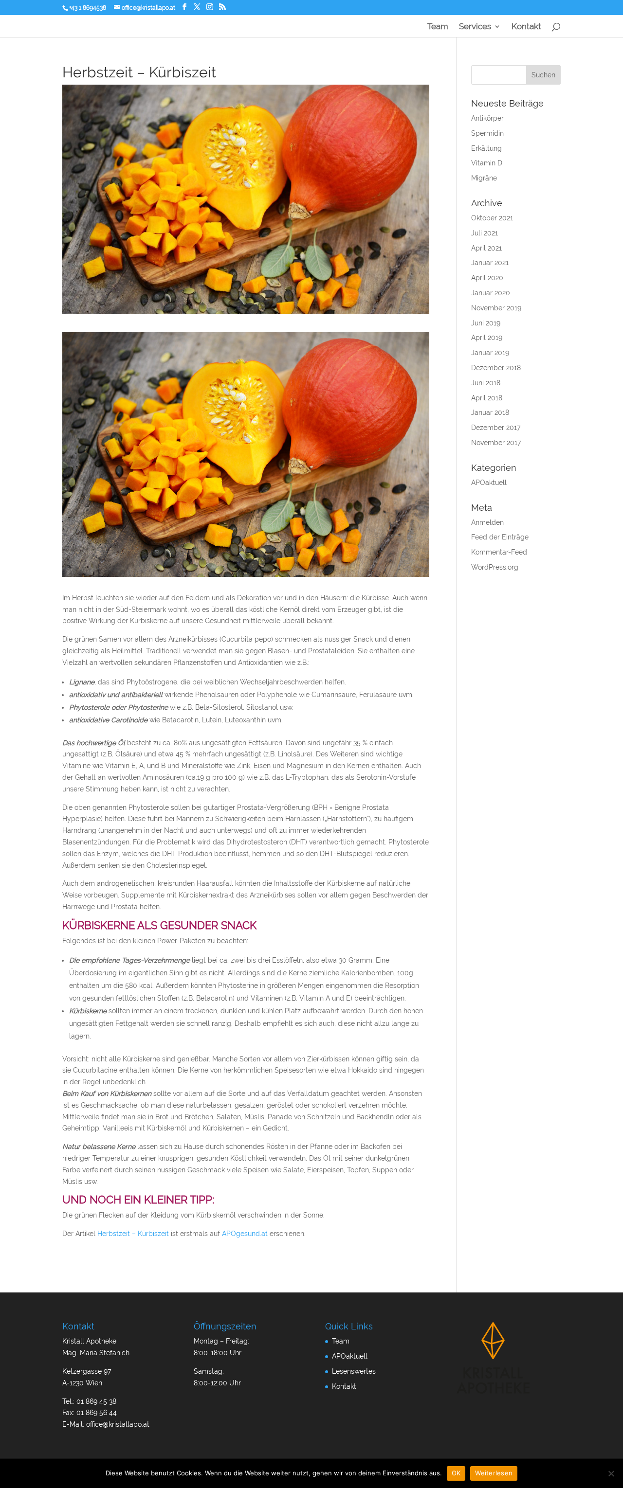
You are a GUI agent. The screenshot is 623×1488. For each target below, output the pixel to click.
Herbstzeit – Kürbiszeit (133, 1233)
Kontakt (526, 27)
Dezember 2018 (496, 368)
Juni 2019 (485, 323)
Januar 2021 (490, 263)
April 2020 (487, 278)
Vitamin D (486, 163)
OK (456, 1473)
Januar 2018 (490, 412)
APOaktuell (489, 482)
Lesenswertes (354, 1371)
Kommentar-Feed (499, 552)
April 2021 (486, 248)
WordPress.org (494, 567)
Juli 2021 (484, 233)
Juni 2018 (485, 383)
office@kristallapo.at (117, 1424)
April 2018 (486, 398)
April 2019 (486, 337)
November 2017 (496, 443)
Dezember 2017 (495, 427)
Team (437, 27)
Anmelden (487, 522)
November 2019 (496, 308)
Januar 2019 (490, 353)
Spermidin (487, 133)
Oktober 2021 (492, 218)
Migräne (484, 178)
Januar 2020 (490, 293)
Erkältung (486, 148)
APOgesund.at (245, 1233)
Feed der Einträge (500, 537)
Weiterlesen (494, 1473)
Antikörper (487, 118)
